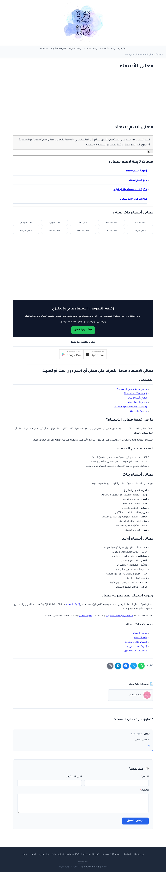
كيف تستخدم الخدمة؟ (135, 394)
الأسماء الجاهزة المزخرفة (119, 616)
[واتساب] (141, 666)
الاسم (145, 777)
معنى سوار (140, 223)
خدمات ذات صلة (138, 411)
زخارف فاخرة (75, 49)
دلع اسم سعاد (138, 180)
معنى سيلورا (83, 231)
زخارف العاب (91, 49)
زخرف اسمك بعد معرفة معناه (130, 407)
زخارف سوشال (59, 49)
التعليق (144, 790)
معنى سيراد (54, 231)
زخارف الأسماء (108, 49)
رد (149, 746)
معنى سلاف (111, 223)
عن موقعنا (139, 854)
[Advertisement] (86, 97)
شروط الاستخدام (91, 854)
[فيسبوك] (126, 666)
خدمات (44, 49)
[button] (95, 354)
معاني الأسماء (147, 55)
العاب (33, 854)
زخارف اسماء (73, 604)
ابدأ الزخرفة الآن (83, 330)
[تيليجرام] (118, 666)
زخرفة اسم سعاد (136, 171)
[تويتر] (133, 666)
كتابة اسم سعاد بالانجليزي (130, 189)
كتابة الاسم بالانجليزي (135, 651)
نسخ (150, 151)
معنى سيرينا (54, 223)
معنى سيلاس (26, 223)
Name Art (83, 862)
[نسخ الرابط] (110, 666)
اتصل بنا (127, 854)
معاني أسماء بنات (137, 398)
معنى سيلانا (140, 231)
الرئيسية (122, 49)
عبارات (25, 854)
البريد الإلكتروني (73, 777)
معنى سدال (111, 231)
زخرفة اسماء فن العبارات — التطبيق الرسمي (59, 854)
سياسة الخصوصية (111, 854)
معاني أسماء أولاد (137, 402)
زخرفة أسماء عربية (137, 646)
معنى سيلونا (26, 231)
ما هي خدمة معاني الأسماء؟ (132, 389)
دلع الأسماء (85, 616)
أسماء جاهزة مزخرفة (136, 642)
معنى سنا (83, 223)
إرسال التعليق (135, 821)
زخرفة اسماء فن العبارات (90, 867)
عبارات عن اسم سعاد (133, 199)
